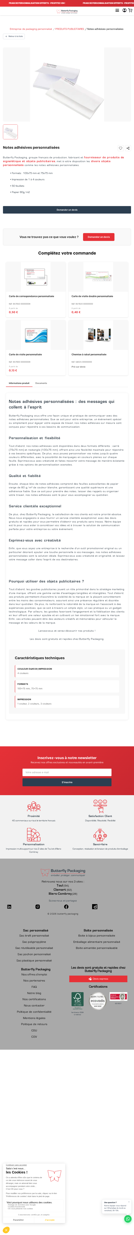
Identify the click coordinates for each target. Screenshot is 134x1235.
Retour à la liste (16, 36)
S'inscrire (67, 782)
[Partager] (128, 148)
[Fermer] (129, 1202)
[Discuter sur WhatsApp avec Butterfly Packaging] (128, 1219)
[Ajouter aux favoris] (121, 148)
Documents (41, 383)
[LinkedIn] (20, 906)
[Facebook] (77, 906)
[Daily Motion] (105, 906)
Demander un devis (67, 210)
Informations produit (19, 383)
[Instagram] (48, 906)
